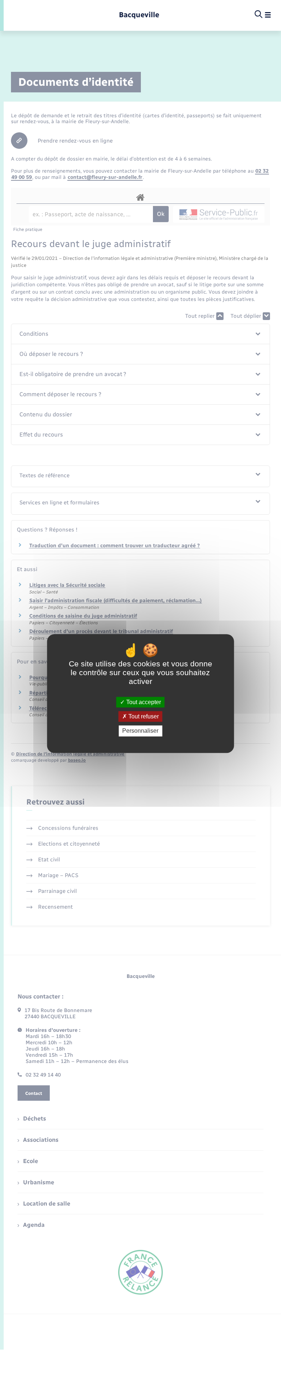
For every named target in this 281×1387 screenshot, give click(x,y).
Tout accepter (143, 702)
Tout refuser (143, 716)
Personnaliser (140, 731)
